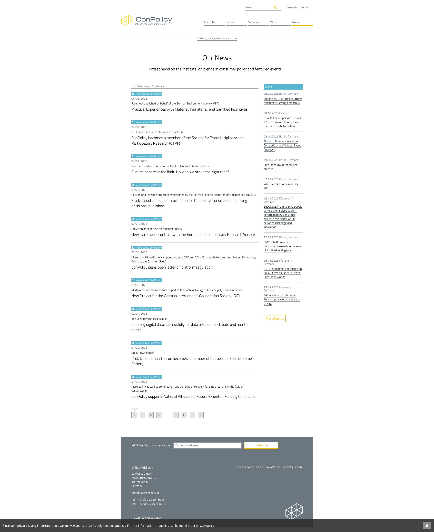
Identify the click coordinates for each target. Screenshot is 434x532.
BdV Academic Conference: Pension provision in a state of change (282, 299)
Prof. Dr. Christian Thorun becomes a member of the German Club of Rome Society (191, 359)
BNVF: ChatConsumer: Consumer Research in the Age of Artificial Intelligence (282, 246)
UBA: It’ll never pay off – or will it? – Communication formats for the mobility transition (282, 122)
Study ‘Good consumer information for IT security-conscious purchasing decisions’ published (193, 201)
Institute (209, 22)
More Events (274, 318)
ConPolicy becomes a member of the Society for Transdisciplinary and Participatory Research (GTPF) (187, 138)
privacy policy (205, 525)
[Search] (275, 7)
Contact (305, 7)
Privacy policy (245, 467)
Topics (230, 22)
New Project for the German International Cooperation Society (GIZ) (186, 293)
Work (273, 22)
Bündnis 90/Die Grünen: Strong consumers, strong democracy (283, 101)
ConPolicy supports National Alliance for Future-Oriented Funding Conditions (193, 392)
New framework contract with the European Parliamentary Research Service (193, 232)
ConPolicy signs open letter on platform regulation (193, 263)
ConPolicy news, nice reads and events (217, 38)
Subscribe (261, 445)
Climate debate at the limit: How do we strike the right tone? (180, 169)
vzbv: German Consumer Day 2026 (281, 186)
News (296, 22)
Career (260, 467)
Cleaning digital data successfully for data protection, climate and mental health (189, 325)
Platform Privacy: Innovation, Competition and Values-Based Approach (282, 145)
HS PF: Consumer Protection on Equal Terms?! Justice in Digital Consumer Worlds (283, 273)
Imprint (286, 467)
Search (298, 467)
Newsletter (273, 467)
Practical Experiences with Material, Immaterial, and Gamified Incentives (189, 107)
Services (253, 22)
